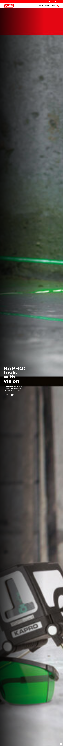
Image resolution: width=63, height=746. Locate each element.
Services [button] (47, 5)
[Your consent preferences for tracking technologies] (61, 744)
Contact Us (50, 1)
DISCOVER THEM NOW (10, 393)
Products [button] (41, 5)
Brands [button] (53, 5)
